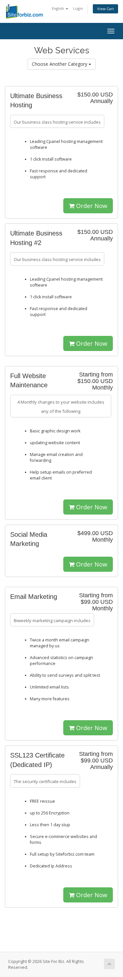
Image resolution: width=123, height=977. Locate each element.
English (58, 8)
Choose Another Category (60, 64)
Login (78, 8)
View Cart (105, 8)
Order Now (90, 206)
